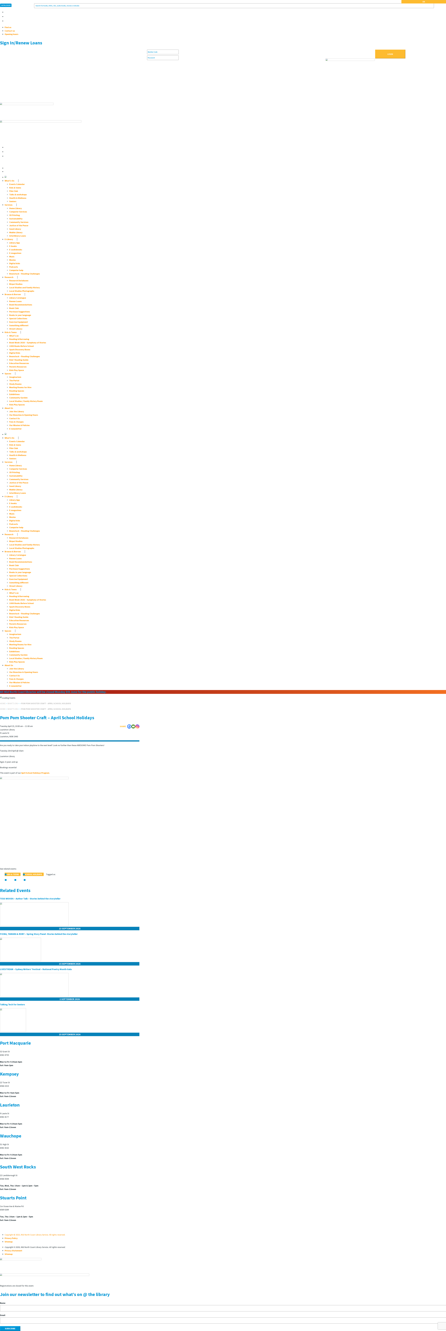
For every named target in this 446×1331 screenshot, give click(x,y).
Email (2, 1315)
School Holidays (33, 874)
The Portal (14, 380)
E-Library (9, 239)
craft (10, 879)
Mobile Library (15, 232)
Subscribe (10, 1328)
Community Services (18, 222)
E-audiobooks (15, 249)
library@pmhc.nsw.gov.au (11, 1058)
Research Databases (18, 280)
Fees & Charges (16, 421)
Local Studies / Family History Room (26, 401)
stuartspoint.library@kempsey (13, 1213)
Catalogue (6, 5)
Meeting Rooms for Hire (20, 387)
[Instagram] (137, 726)
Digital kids (14, 263)
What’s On (9, 180)
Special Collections (18, 318)
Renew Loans (15, 301)
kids (19, 879)
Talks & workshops (18, 194)
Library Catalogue (17, 297)
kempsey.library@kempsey (11, 1089)
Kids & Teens (11, 332)
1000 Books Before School (21, 346)
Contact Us (14, 418)
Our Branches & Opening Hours (23, 415)
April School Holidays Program (35, 773)
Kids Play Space (16, 370)
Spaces (8, 373)
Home (3, 703)
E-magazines (15, 253)
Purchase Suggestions (19, 311)
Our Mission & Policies (19, 425)
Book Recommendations (20, 304)
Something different (18, 325)
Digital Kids (14, 353)
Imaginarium (15, 377)
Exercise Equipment (18, 322)
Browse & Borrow (13, 294)
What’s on (14, 335)
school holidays (34, 879)
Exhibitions (14, 394)
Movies (12, 260)
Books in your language (20, 315)
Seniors (12, 201)
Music (12, 256)
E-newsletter (15, 428)
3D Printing (14, 215)
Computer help (16, 270)
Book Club (14, 308)
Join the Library (16, 411)
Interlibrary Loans (17, 235)
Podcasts (13, 267)
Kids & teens (15, 187)
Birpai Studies (15, 284)
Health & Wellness (17, 198)
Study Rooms (15, 384)
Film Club (13, 191)
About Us (9, 408)
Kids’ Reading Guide (18, 360)
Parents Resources (17, 366)
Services (8, 204)
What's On (13, 703)
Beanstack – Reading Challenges (24, 273)
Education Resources (19, 363)
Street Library (15, 328)
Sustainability (15, 218)
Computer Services (18, 211)
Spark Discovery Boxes (19, 349)
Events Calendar (17, 184)
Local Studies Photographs (21, 291)
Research (28, 5)
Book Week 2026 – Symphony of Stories (27, 342)
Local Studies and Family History (24, 287)
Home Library (15, 208)
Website (17, 5)
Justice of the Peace (18, 225)
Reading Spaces (16, 390)
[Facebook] (129, 726)
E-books (13, 246)
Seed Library (15, 229)
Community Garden (18, 397)
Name (2, 1303)
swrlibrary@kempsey (9, 1182)
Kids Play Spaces (17, 404)
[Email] (133, 726)
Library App (14, 242)
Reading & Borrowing (19, 339)
